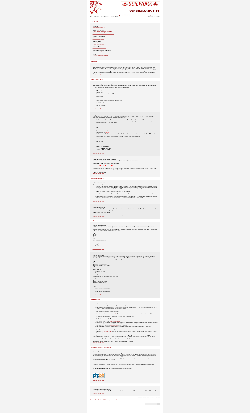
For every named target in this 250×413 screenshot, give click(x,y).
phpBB (123, 410)
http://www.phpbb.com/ (115, 321)
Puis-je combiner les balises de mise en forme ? (103, 34)
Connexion (150, 16)
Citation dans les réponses (99, 37)
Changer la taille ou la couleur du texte (101, 32)
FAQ (91, 16)
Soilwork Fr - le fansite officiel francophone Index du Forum (105, 399)
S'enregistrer (157, 16)
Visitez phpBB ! (113, 313)
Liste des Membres (104, 16)
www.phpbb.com (114, 325)
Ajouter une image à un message (100, 51)
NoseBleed (128, 410)
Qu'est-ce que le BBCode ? (99, 27)
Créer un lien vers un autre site (99, 47)
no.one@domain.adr (106, 331)
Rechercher (96, 16)
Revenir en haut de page (98, 74)
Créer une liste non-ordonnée (99, 42)
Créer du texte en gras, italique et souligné (102, 31)
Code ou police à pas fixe (98, 39)
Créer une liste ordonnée (98, 44)
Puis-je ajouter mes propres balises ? (101, 55)
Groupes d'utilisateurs (115, 16)
